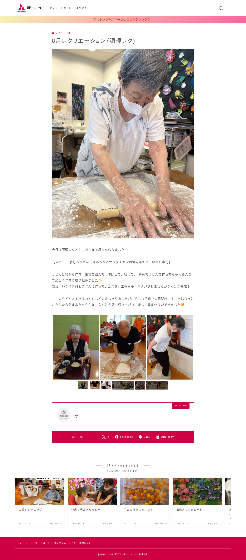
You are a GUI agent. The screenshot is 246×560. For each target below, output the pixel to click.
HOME (20, 543)
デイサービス (63, 33)
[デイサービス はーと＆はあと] (30, 8)
